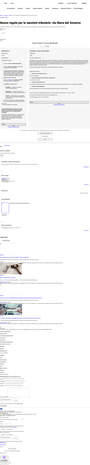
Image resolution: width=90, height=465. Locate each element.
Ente (1, 385)
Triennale (47, 46)
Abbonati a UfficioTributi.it (5, 331)
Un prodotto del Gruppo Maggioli (6, 335)
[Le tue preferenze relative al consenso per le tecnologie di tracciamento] (6, 463)
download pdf (2, 444)
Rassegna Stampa (3, 368)
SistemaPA (2, 348)
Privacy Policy (3, 415)
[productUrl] (5, 212)
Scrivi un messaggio (4, 396)
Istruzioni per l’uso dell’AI (5, 343)
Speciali (47, 8)
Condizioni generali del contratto (6, 341)
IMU (23, 11)
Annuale (42, 46)
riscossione (5, 15)
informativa (14, 427)
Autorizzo (3, 429)
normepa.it (10, 79)
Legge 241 (2, 372)
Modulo (3, 124)
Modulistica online (3, 350)
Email (1, 383)
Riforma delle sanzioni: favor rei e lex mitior (7, 277)
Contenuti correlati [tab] (6, 240)
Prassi (1, 365)
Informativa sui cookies (10, 415)
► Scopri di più (3, 178)
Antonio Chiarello (3, 302)
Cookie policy (2, 337)
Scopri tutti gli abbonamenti (45, 133)
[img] (22, 418)
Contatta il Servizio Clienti (13, 126)
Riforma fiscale (35, 11)
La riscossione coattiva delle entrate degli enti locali (19, 203)
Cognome (2, 381)
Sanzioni (10, 15)
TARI (28, 11)
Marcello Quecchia (3, 282)
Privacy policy (3, 339)
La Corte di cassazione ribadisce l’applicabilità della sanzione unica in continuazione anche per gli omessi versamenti (20, 318)
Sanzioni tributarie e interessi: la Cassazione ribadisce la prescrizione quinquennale (14, 257)
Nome (1, 379)
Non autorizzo (10, 429)
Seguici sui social (3, 333)
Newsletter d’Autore (66, 8)
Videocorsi (2, 370)
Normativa (2, 363)
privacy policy (20, 403)
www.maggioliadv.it (4, 413)
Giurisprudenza (3, 361)
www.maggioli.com (11, 411)
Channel (28, 8)
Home (1, 15)
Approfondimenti (3, 359)
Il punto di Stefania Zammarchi (68, 11)
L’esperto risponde (37, 8)
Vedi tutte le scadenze (84, 193)
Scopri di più (4, 214)
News (1, 357)
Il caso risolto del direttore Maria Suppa (50, 11)
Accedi (45, 139)
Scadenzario (55, 8)
